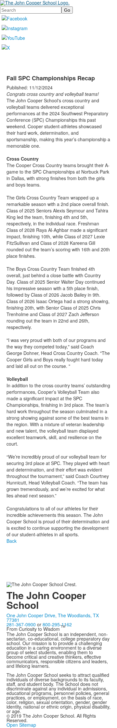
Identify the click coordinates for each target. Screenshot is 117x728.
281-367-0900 (21, 624)
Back (11, 541)
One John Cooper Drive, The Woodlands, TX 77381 (52, 617)
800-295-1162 (57, 624)
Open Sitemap (21, 725)
